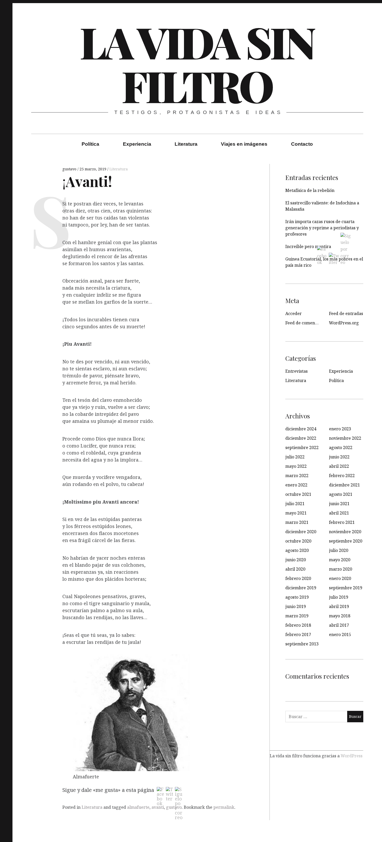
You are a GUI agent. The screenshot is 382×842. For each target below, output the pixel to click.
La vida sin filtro (197, 63)
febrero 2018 (298, 625)
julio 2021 (295, 503)
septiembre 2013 (302, 644)
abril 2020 (295, 569)
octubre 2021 (298, 494)
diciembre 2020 (300, 531)
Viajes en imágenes (244, 144)
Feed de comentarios (305, 323)
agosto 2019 (297, 597)
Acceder (293, 313)
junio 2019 (295, 606)
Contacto (302, 144)
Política (90, 144)
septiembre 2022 (302, 447)
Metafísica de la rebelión (309, 190)
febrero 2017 (298, 634)
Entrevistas (296, 371)
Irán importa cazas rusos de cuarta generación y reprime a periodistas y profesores (322, 228)
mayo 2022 (296, 466)
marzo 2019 (296, 616)
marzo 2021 (296, 522)
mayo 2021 (296, 513)
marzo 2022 (296, 475)
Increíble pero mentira (308, 246)
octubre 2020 (298, 541)
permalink (223, 807)
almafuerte (138, 807)
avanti (158, 807)
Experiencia (137, 144)
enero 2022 (296, 485)
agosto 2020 (297, 550)
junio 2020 (295, 560)
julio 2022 (295, 457)
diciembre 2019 (300, 588)
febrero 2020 (298, 578)
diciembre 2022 (300, 438)
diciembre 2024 (300, 429)
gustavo (69, 168)
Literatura (186, 144)
